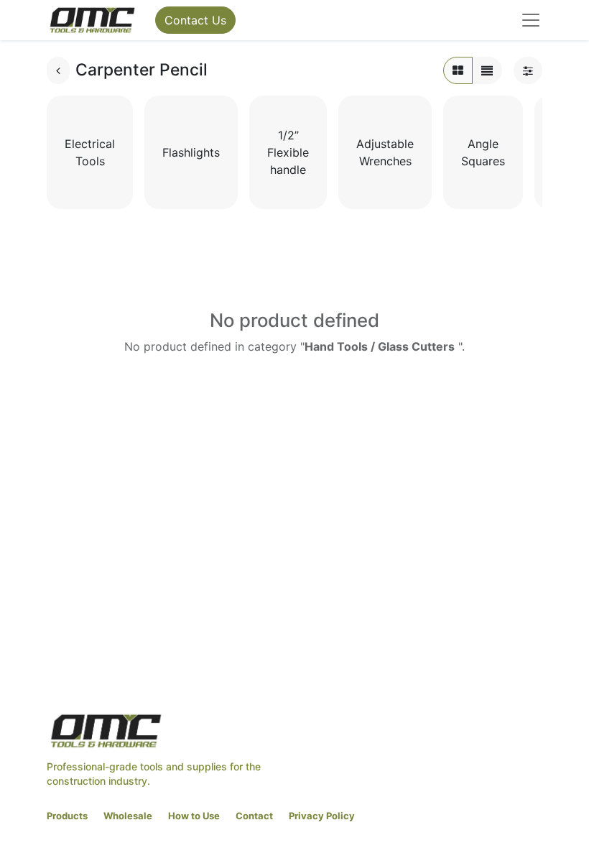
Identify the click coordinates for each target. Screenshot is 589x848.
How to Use (194, 815)
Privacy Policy (322, 815)
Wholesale (127, 815)
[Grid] (458, 70)
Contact (254, 815)
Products (67, 815)
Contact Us (195, 20)
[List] (487, 70)
